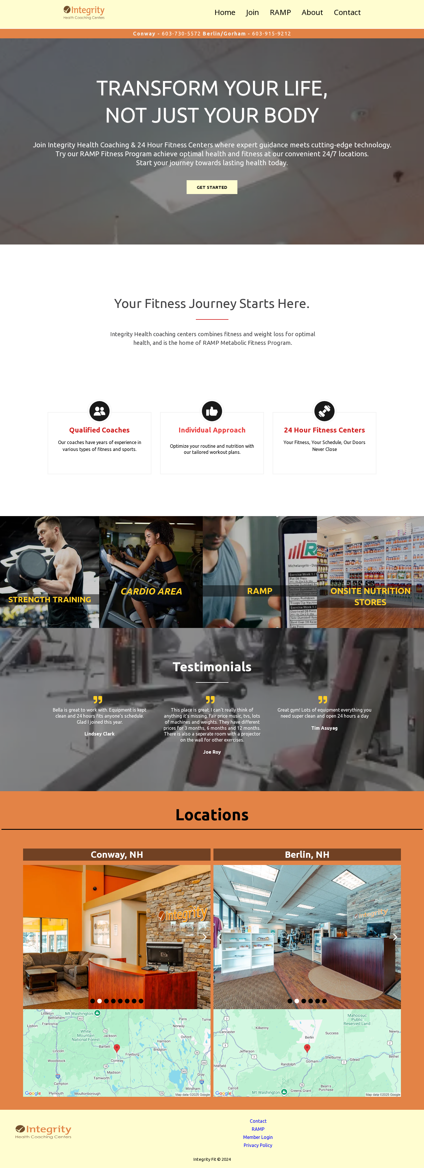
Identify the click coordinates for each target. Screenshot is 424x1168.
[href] (117, 1053)
